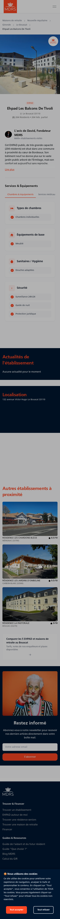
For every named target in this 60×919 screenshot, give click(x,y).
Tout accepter (16, 910)
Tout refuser (43, 910)
